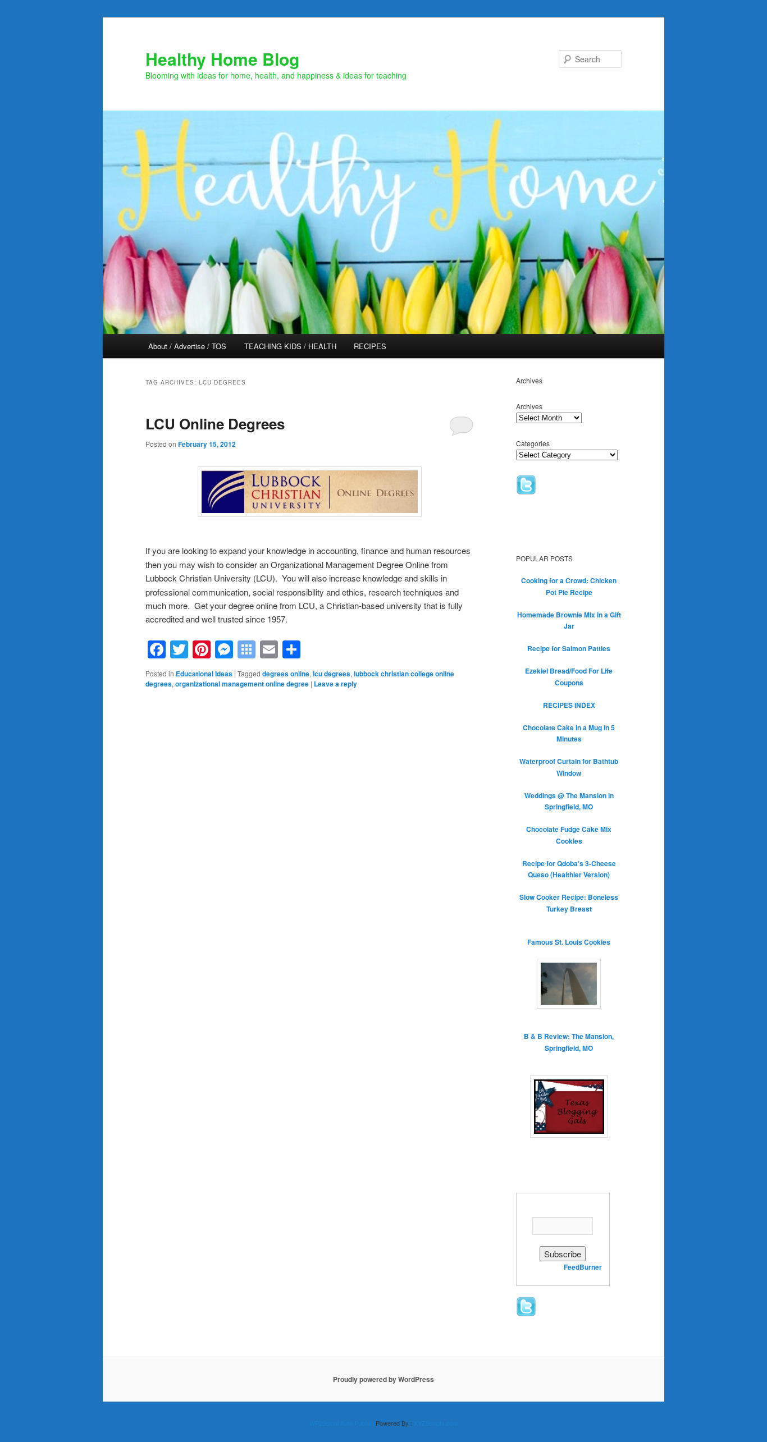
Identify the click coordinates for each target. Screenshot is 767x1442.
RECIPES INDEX (569, 705)
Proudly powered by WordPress (383, 1379)
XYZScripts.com (436, 1422)
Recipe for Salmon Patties (568, 648)
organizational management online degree (242, 684)
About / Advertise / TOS (187, 346)
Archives (529, 406)
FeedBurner (583, 1267)
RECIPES (370, 346)
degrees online (285, 674)
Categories (533, 443)
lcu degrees (331, 674)
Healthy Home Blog (222, 59)
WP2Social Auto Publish (341, 1422)
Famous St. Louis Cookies (568, 942)
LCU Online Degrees (215, 423)
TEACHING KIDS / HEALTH (290, 346)
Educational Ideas (204, 674)
